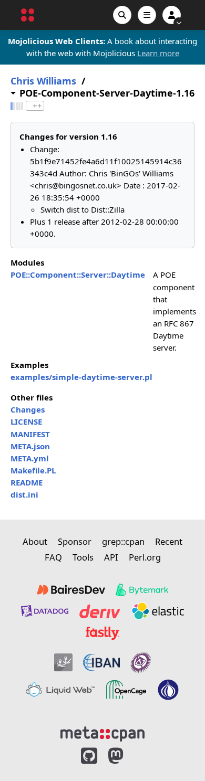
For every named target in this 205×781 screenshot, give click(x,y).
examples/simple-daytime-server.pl (81, 377)
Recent (168, 541)
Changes (28, 409)
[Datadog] (44, 611)
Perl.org (145, 557)
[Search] (122, 15)
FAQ (53, 557)
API (111, 557)
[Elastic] (157, 611)
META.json (30, 446)
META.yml (30, 458)
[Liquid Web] (60, 690)
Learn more (158, 53)
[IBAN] (101, 662)
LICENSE (26, 421)
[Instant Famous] (140, 662)
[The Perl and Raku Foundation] (168, 690)
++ (37, 106)
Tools (83, 557)
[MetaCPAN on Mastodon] (126, 756)
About (35, 541)
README (27, 482)
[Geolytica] (63, 662)
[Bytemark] (142, 590)
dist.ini (24, 494)
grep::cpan (123, 541)
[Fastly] (102, 633)
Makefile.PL (33, 470)
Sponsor (74, 541)
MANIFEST (30, 434)
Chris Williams (43, 81)
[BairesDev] (71, 590)
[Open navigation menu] (147, 15)
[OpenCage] (126, 690)
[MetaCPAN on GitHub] (89, 756)
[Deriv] (100, 611)
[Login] (171, 15)
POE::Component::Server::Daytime (78, 274)
